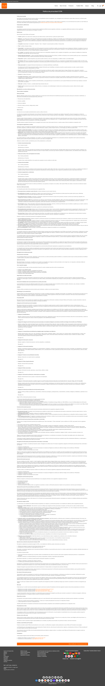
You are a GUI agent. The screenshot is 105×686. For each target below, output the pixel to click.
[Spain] (76, 653)
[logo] (4, 6)
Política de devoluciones (25, 652)
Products (71, 5)
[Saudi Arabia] (77, 656)
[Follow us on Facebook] (46, 677)
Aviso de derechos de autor (42, 652)
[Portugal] (74, 656)
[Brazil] (67, 653)
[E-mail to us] (61, 677)
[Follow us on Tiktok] (44, 677)
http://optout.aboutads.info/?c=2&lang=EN (43, 591)
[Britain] (79, 653)
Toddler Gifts (79, 5)
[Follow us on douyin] (58, 677)
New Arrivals (63, 5)
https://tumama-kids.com (40, 637)
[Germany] (73, 653)
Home (56, 5)
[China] (70, 653)
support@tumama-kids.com (37, 638)
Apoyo (87, 5)
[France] (66, 656)
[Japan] (69, 656)
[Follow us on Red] (55, 677)
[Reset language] (72, 659)
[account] (100, 5)
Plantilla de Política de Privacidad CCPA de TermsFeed (51, 22)
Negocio (5, 653)
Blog (93, 5)
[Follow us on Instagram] (49, 677)
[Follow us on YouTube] (52, 677)
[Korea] (72, 656)
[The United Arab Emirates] (64, 653)
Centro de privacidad (41, 653)
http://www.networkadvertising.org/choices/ (45, 589)
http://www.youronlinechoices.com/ (43, 590)
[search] (97, 5)
